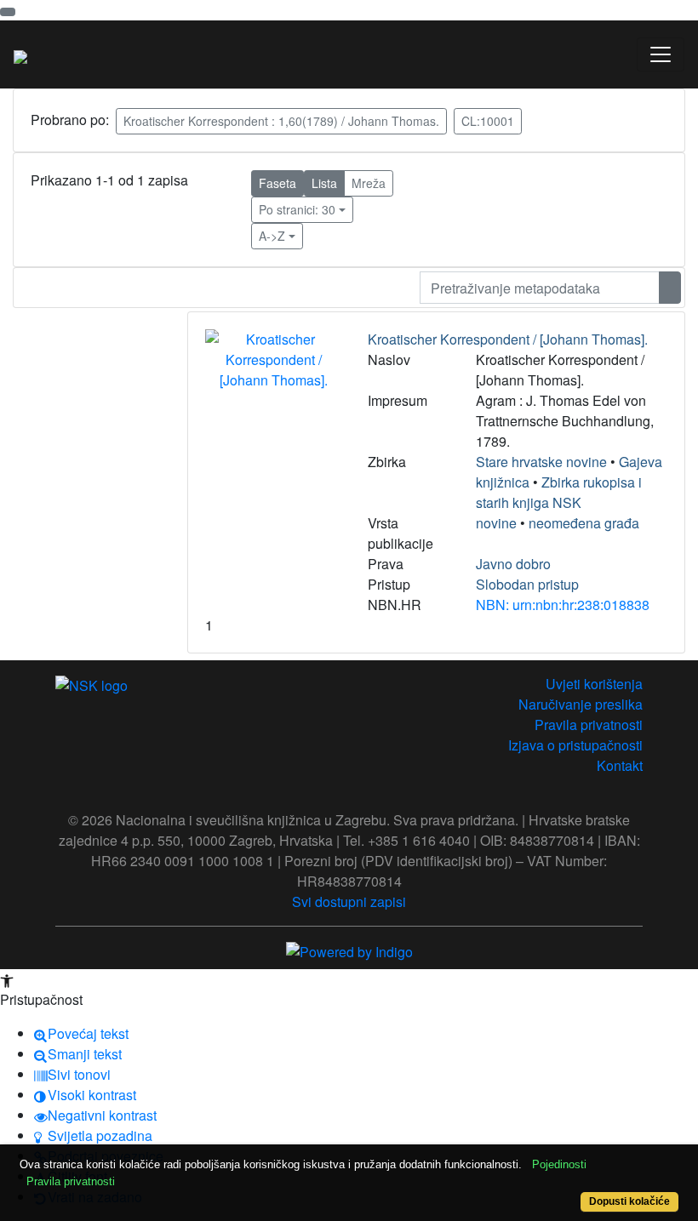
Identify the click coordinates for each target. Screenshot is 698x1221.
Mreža (369, 182)
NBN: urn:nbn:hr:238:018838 (562, 604)
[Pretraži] (670, 287)
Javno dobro (513, 563)
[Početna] (20, 54)
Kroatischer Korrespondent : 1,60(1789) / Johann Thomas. (281, 120)
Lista (324, 182)
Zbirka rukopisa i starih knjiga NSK (559, 492)
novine (496, 523)
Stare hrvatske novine (541, 461)
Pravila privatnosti (589, 724)
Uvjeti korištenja (594, 683)
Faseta (277, 182)
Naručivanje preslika (580, 704)
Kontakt (620, 765)
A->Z (272, 235)
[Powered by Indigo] (349, 950)
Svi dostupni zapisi (349, 901)
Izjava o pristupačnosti (575, 745)
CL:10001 (487, 120)
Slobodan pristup (527, 584)
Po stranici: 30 (297, 209)
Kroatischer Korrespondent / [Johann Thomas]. (508, 339)
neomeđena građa (584, 523)
